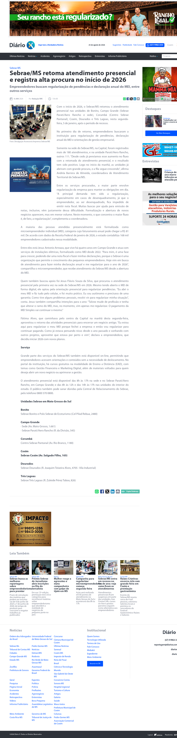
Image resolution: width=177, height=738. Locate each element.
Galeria (57, 697)
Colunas (57, 714)
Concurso (58, 636)
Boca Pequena (38, 701)
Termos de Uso (93, 643)
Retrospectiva (85, 56)
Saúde (57, 701)
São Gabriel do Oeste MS (63, 675)
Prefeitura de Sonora (19, 670)
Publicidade (127, 45)
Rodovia (36, 657)
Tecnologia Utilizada (96, 640)
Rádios (153, 56)
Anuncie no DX (95, 664)
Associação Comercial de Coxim (64, 722)
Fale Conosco (138, 45)
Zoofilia (13, 667)
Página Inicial (16, 687)
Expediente (92, 654)
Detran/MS (37, 653)
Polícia (35, 687)
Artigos (72, 56)
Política (35, 683)
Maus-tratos (59, 704)
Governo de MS (39, 714)
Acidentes (45, 56)
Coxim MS (58, 653)
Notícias (31, 56)
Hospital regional (62, 687)
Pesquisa (14, 683)
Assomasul (37, 667)
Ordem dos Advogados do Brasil (20, 637)
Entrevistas (100, 56)
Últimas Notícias (17, 56)
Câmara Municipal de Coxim (63, 641)
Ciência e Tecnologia (63, 667)
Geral (12, 680)
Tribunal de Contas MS (20, 650)
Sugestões (117, 45)
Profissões (36, 690)
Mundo (57, 670)
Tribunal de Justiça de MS (42, 718)
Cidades (13, 653)
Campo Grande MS (18, 657)
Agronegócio (59, 56)
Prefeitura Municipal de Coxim (65, 709)
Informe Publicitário (117, 56)
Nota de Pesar (60, 660)
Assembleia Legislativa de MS (42, 705)
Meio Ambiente (17, 714)
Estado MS (14, 660)
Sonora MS (59, 683)
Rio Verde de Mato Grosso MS (40, 661)
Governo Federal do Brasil (41, 671)
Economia (14, 690)
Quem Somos (93, 636)
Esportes (36, 680)
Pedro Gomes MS (39, 646)
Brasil (56, 663)
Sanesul (57, 650)
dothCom (158, 735)
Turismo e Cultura (62, 690)
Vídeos (13, 701)
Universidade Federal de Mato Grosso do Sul (42, 637)
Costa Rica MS (16, 717)
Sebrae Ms (14, 646)
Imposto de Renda (62, 657)
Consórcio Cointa (62, 680)
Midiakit (91, 650)
